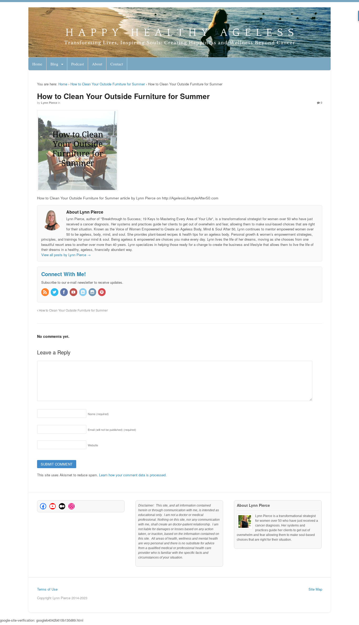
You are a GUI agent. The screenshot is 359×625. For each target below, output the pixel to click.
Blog (54, 63)
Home (37, 63)
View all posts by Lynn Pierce (66, 254)
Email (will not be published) (112, 429)
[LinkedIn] (83, 292)
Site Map (315, 589)
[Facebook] (64, 292)
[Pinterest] (102, 292)
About (97, 63)
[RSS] (45, 292)
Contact (116, 63)
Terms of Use (47, 589)
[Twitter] (55, 292)
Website (93, 445)
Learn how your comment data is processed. (133, 474)
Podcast (77, 63)
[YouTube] (74, 292)
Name (98, 414)
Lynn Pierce (49, 102)
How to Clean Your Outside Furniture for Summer (107, 83)
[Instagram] (93, 292)
